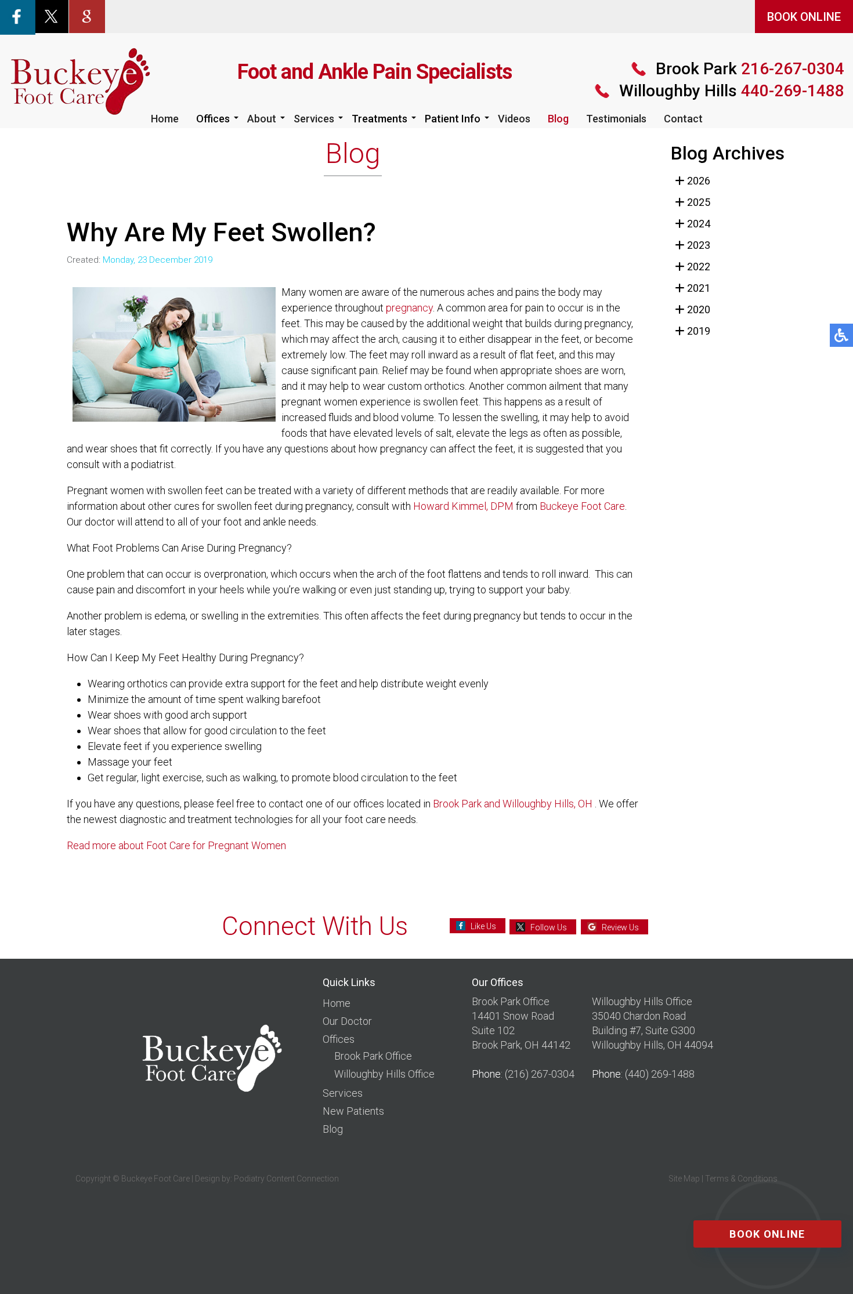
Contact (683, 119)
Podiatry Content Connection (286, 1178)
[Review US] (87, 15)
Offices (213, 119)
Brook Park (457, 804)
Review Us (620, 927)
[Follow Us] (51, 15)
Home (165, 119)
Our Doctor (347, 1021)
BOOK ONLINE (804, 17)
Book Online (767, 1234)
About (261, 119)
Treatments (379, 119)
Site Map (684, 1178)
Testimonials (616, 119)
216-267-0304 (750, 68)
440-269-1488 (731, 90)
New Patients (353, 1111)
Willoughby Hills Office (384, 1074)
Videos (514, 119)
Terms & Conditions (741, 1178)
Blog (558, 119)
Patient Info (452, 119)
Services (314, 119)
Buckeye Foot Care (582, 506)
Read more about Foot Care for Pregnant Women (176, 845)
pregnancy (409, 308)
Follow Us (548, 927)
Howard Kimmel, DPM (463, 506)
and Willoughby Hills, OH (538, 804)
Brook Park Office (373, 1056)
